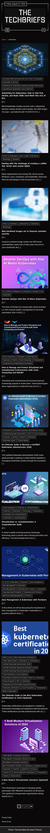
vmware (5, 776)
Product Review (23, 440)
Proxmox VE (7, 772)
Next (31, 806)
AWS (4, 657)
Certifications (7, 430)
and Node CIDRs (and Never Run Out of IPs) (17, 79)
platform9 (25, 769)
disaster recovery (40, 766)
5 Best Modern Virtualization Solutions (16, 755)
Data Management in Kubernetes (14, 585)
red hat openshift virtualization (24, 772)
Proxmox (34, 769)
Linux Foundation (28, 688)
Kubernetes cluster (9, 440)
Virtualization (38, 360)
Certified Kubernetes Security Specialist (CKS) (18, 671)
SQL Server (34, 156)
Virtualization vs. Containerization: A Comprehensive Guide (19, 523)
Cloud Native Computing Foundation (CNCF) (18, 678)
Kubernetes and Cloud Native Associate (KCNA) (19, 684)
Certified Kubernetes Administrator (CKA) (28, 430)
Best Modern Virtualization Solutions (15, 762)
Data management (36, 582)
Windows (16, 159)
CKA (29, 434)
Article (5, 156)
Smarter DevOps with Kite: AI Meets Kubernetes (24, 299)
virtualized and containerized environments (17, 363)
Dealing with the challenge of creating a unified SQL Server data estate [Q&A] (24, 164)
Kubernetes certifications (11, 688)
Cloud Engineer (22, 674)
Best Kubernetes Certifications (25, 657)
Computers (38, 79)
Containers (13, 224)
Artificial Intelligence (14, 291)
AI (3, 291)
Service (15, 82)
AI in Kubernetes (12, 582)
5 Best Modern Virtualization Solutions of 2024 (19, 759)
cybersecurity (23, 224)
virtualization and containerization (14, 514)
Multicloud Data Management (13, 596)
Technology (6, 159)
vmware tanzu (15, 776)
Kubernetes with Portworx (33, 592)
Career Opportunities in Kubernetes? (15, 661)
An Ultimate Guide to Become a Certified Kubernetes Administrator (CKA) (21, 445)
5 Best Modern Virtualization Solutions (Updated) (25, 780)
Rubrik (15, 360)
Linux (21, 156)
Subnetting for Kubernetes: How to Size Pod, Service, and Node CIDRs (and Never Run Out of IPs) (24, 95)
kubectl (22, 437)
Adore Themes (36, 830)
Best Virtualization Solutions (12, 766)
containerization (32, 508)
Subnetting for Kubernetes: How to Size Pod (18, 89)
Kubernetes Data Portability (12, 592)
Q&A (27, 156)
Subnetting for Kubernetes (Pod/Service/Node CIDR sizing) (23, 86)
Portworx (28, 596)
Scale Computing (25, 360)
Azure (10, 657)
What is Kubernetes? (10, 691)
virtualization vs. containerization (14, 518)
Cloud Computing (9, 357)
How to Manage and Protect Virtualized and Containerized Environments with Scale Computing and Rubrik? (22, 370)
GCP (18, 681)
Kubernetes (6, 82)
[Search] (43, 30)
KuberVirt (16, 769)
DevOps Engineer (8, 681)
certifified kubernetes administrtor (14, 434)
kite (41, 291)
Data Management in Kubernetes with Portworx (19, 589)
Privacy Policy (7, 817)
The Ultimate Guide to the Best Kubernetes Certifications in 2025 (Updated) (22, 696)
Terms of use (6, 822)
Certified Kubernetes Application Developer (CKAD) (20, 668)
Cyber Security (32, 357)
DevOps (35, 291)
